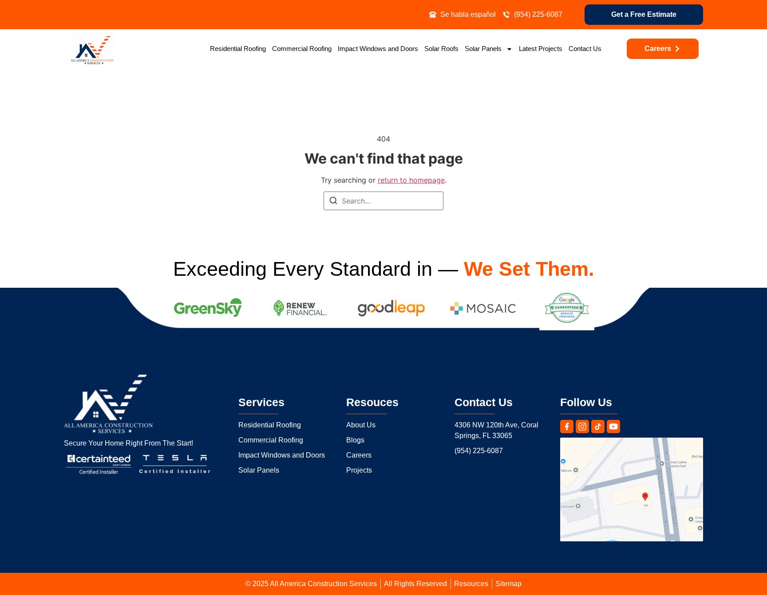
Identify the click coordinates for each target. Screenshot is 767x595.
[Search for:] (383, 201)
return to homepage (411, 180)
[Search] (333, 201)
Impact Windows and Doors (378, 48)
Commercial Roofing (302, 48)
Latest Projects (540, 48)
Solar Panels (483, 48)
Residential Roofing (238, 48)
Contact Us (585, 48)
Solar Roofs (441, 48)
